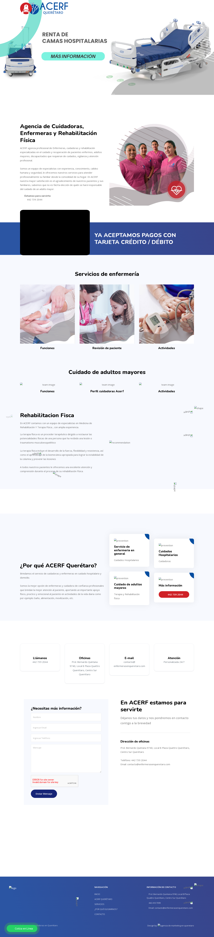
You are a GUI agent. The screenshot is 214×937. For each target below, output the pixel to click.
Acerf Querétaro (114, 8)
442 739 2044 (186, 8)
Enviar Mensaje (44, 793)
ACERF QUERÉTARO (103, 899)
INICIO (97, 894)
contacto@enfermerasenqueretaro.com (148, 764)
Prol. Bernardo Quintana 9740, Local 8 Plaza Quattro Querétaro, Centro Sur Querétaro (168, 896)
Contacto (169, 8)
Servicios (131, 8)
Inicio (99, 8)
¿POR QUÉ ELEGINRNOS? (105, 909)
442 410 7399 (154, 902)
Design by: (152, 925)
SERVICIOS (99, 904)
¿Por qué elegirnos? (150, 8)
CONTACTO (99, 914)
